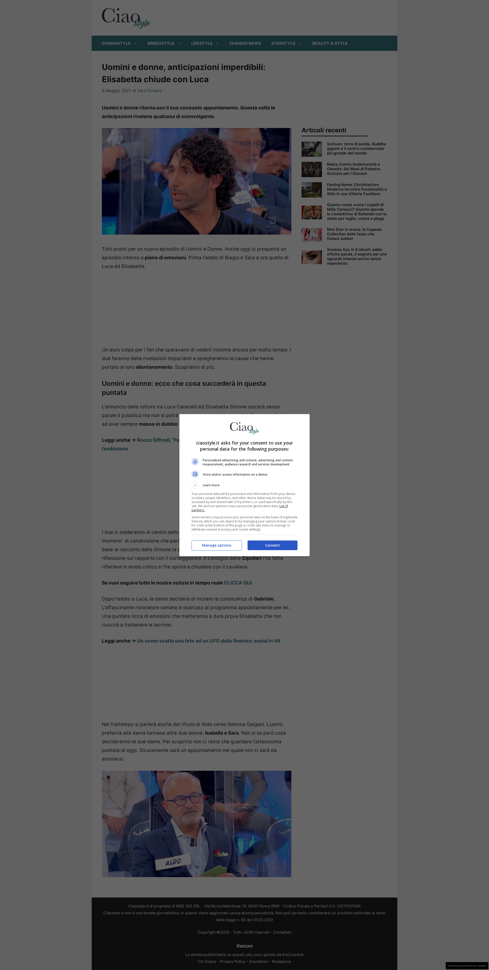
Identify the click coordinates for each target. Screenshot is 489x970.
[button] (244, 485)
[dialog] (244, 485)
